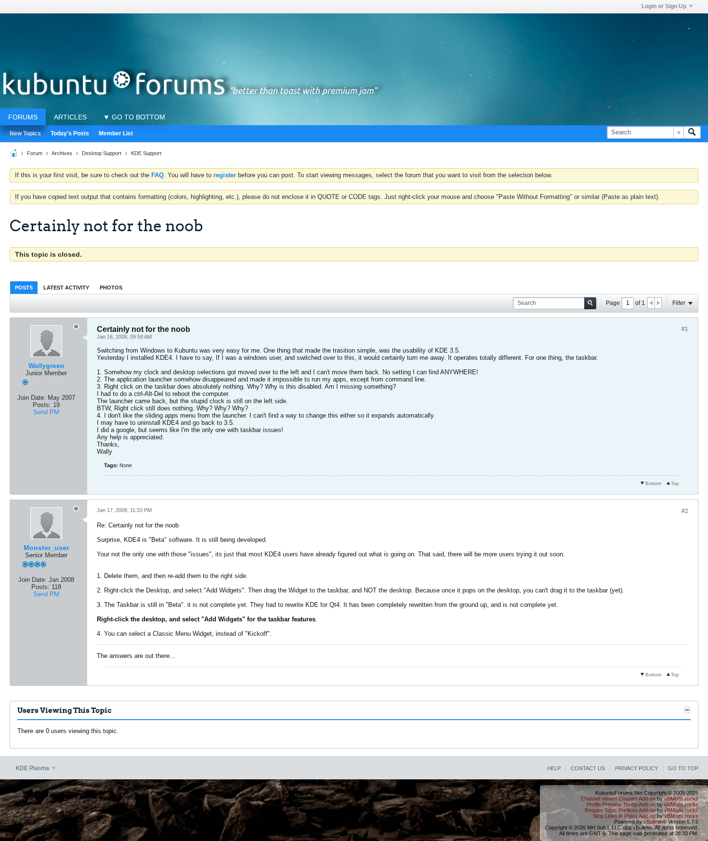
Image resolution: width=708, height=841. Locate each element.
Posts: (42, 404)
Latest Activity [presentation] (66, 287)
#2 (685, 511)
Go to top (683, 768)
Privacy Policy (636, 768)
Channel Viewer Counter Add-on (618, 799)
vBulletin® (655, 822)
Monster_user (46, 548)
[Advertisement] (354, 35)
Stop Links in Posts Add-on (624, 816)
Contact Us (588, 768)
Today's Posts (70, 133)
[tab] (24, 287)
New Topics (25, 133)
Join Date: (31, 397)
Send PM (46, 412)
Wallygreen (46, 365)
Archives (62, 153)
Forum (34, 153)
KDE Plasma (33, 768)
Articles (70, 117)
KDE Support (146, 153)
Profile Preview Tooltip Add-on (621, 804)
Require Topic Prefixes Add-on (620, 810)
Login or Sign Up (664, 6)
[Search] (692, 132)
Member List (116, 133)
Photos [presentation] (111, 287)
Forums (23, 117)
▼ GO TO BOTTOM (134, 117)
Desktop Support (101, 153)
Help (554, 768)
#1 (685, 329)
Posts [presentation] (24, 287)
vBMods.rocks (681, 799)
